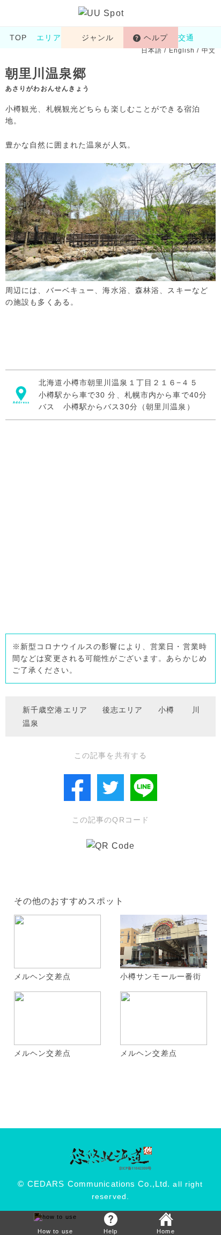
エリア (48, 37)
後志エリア (122, 709)
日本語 (151, 50)
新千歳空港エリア (55, 709)
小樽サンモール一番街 (160, 976)
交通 (190, 37)
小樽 (166, 709)
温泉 (31, 723)
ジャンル (98, 37)
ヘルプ (156, 37)
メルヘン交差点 (42, 976)
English (182, 50)
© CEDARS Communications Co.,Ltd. (94, 1184)
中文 (209, 50)
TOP (18, 37)
